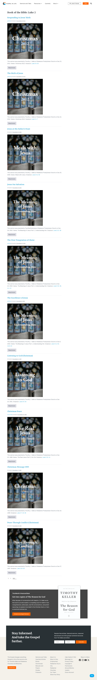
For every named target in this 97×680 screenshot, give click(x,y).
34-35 (24, 513)
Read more (12, 68)
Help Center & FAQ (70, 657)
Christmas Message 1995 (18, 467)
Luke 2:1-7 (34, 119)
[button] (41, 3)
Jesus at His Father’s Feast (18, 129)
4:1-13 (9, 288)
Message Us (68, 659)
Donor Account (69, 672)
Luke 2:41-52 (36, 175)
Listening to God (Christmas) (20, 356)
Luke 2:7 (19, 513)
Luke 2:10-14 (46, 457)
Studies (38, 670)
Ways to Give (54, 659)
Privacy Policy (69, 661)
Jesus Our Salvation (15, 184)
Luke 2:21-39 (57, 230)
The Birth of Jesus (15, 73)
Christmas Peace (14, 411)
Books (37, 661)
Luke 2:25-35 (21, 568)
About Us (53, 657)
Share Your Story (55, 674)
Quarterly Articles (41, 659)
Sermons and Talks (41, 657)
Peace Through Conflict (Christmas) (23, 522)
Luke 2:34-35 (57, 286)
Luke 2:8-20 (35, 63)
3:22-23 (9, 346)
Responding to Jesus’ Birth (19, 18)
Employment (54, 661)
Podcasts (38, 672)
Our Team (53, 672)
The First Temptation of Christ (21, 240)
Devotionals (39, 663)
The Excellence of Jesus (17, 298)
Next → (14, 578)
